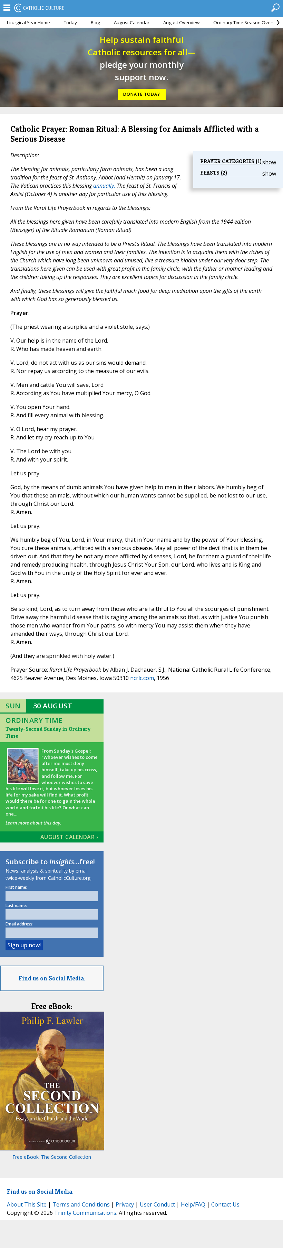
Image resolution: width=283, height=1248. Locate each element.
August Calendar (131, 22)
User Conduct (157, 1204)
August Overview (181, 22)
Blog (95, 22)
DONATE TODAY (141, 94)
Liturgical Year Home (28, 22)
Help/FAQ (193, 1204)
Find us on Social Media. (52, 978)
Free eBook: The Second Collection (51, 1157)
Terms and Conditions (81, 1204)
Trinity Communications (85, 1213)
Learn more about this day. (33, 823)
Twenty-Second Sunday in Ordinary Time (48, 732)
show (269, 162)
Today (70, 22)
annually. (104, 185)
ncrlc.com (142, 678)
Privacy (125, 1204)
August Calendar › (69, 837)
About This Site (27, 1204)
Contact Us (225, 1204)
